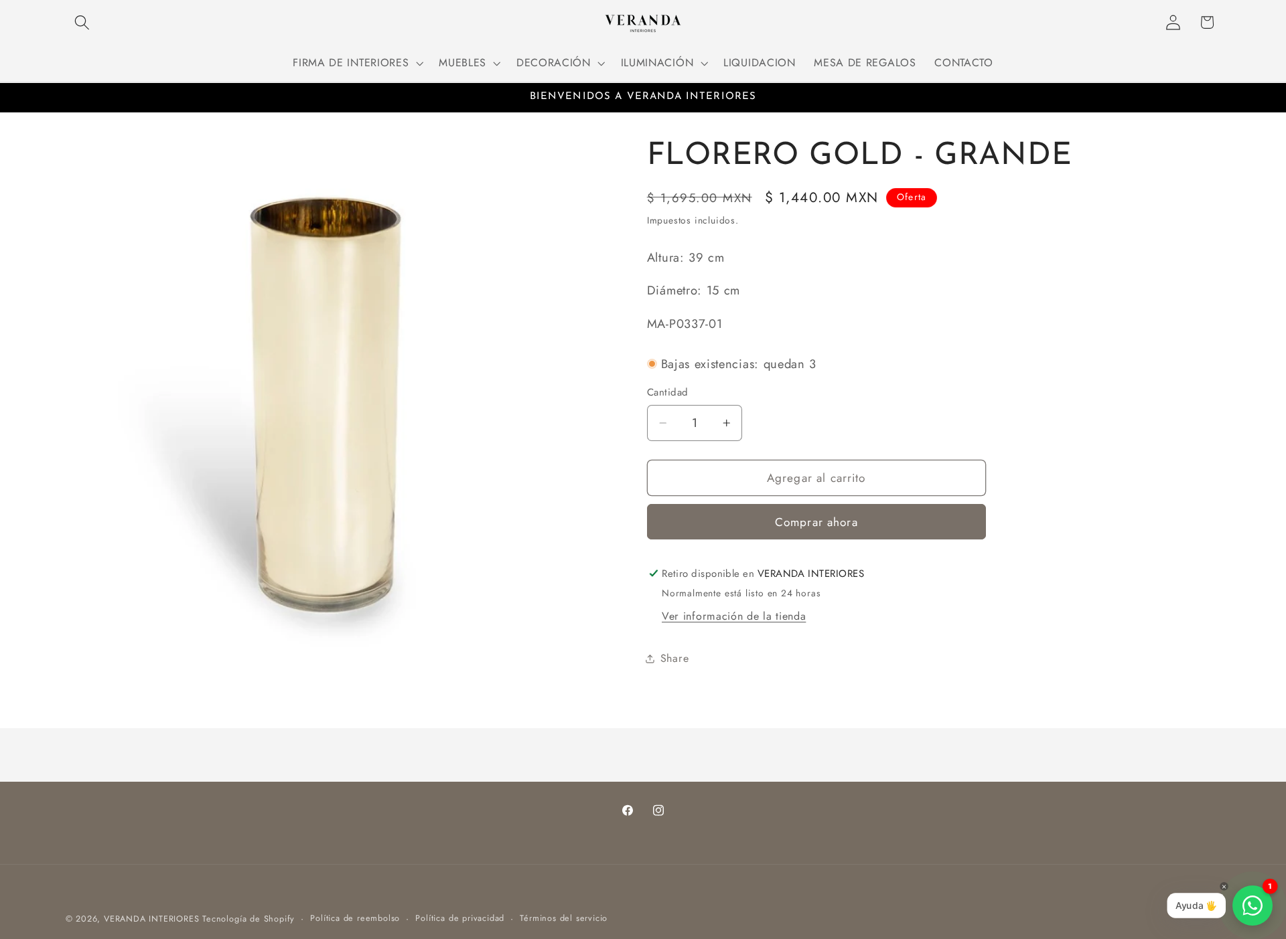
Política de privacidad (459, 918)
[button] (83, 22)
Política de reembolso (355, 918)
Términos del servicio (564, 918)
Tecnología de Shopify (248, 918)
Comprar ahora (816, 522)
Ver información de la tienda (734, 616)
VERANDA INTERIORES (152, 918)
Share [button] (674, 658)
